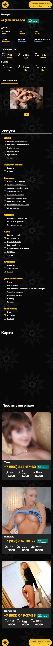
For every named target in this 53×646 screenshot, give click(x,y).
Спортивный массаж (16, 201)
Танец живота (13, 268)
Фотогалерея (10, 80)
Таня (7, 462)
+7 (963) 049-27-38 (25, 616)
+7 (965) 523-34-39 (19, 21)
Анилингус (12, 158)
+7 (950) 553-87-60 (25, 467)
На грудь (11, 315)
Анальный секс (14, 238)
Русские (38, 41)
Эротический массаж (16, 185)
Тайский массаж (14, 191)
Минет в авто (13, 151)
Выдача (10, 168)
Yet (26, 114)
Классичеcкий (13, 235)
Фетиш (10, 255)
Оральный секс (14, 241)
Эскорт (10, 282)
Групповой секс (13, 245)
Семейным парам (15, 292)
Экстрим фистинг (15, 225)
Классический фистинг (17, 218)
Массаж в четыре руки (17, 198)
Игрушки (11, 251)
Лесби (10, 272)
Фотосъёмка (12, 285)
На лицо (10, 318)
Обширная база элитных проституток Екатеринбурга (40, 4)
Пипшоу (10, 298)
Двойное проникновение (18, 248)
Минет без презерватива (18, 144)
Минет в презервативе (17, 141)
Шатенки (22, 41)
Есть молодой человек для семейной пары (26, 288)
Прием (10, 171)
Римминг (11, 302)
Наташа (9, 536)
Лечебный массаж (15, 195)
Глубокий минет (14, 148)
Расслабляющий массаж (18, 205)
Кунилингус (12, 154)
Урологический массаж (17, 188)
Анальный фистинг (15, 221)
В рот (9, 312)
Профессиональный (16, 181)
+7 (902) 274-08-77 (25, 541)
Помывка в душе (14, 295)
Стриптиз (11, 265)
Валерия (10, 611)
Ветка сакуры (13, 208)
